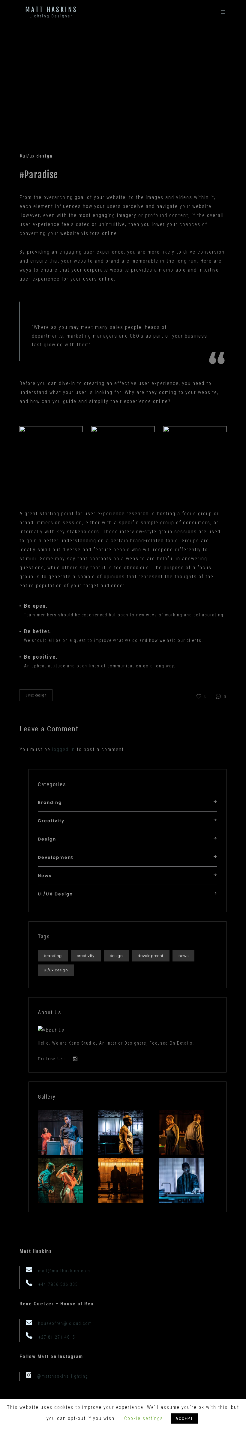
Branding (50, 802)
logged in (63, 749)
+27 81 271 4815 (56, 1337)
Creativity (51, 820)
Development (55, 857)
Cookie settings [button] (143, 1418)
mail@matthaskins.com (64, 1270)
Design (47, 839)
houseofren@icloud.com (65, 1323)
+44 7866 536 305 (58, 1284)
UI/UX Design (36, 695)
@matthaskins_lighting (62, 1376)
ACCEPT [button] (184, 1418)
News (45, 875)
